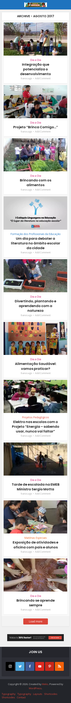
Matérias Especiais (35, 538)
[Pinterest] (49, 666)
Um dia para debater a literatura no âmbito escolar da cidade (35, 243)
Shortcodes (50, 694)
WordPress (35, 688)
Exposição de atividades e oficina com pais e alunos (35, 544)
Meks (45, 684)
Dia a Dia (35, 60)
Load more (35, 621)
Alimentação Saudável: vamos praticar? (35, 366)
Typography (9, 694)
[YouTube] (39, 666)
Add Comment (43, 78)
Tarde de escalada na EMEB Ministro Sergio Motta (35, 486)
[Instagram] (10, 666)
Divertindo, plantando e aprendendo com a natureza (35, 306)
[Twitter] (20, 666)
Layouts (37, 694)
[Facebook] (29, 666)
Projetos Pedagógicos (35, 417)
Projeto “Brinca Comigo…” (35, 127)
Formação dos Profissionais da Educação (35, 234)
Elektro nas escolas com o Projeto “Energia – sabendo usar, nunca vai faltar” (35, 426)
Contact (21, 697)
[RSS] (59, 666)
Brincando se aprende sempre (35, 602)
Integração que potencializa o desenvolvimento (35, 69)
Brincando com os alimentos (35, 182)
